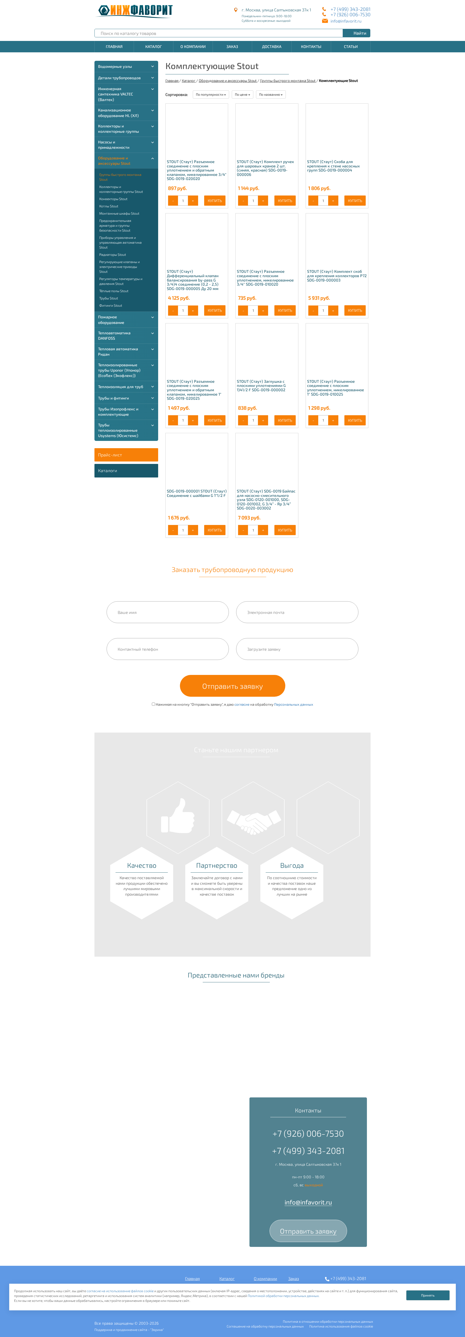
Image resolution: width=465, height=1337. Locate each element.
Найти (360, 33)
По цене (241, 94)
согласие (241, 704)
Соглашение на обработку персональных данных (265, 1326)
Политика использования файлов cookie (341, 1326)
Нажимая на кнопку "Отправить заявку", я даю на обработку (234, 704)
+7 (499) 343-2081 (351, 9)
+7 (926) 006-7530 (351, 14)
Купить (215, 200)
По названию (270, 94)
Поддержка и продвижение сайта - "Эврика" (129, 1330)
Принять (427, 1295)
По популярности (210, 94)
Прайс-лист (110, 454)
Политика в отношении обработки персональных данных (328, 1321)
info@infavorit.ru (346, 20)
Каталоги (107, 470)
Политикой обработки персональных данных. (283, 1296)
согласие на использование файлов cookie (120, 1291)
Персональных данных (293, 704)
